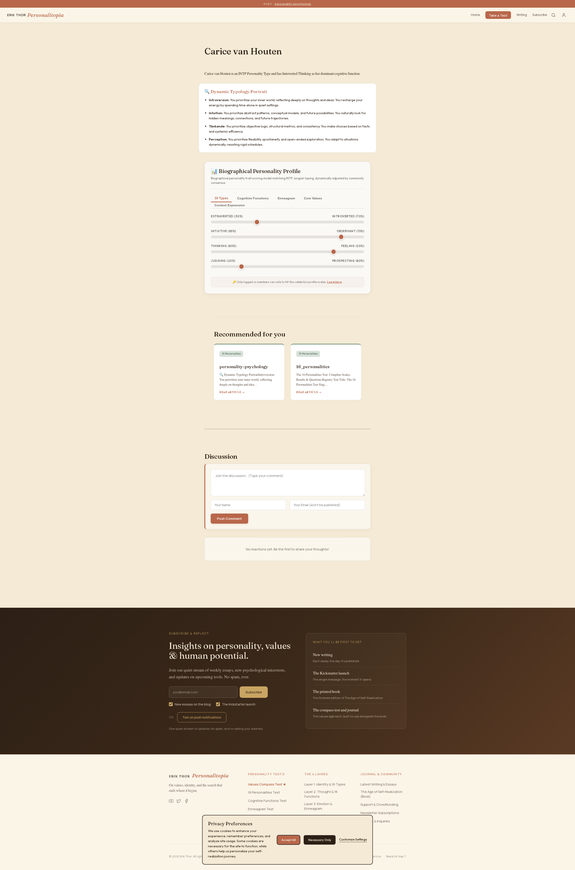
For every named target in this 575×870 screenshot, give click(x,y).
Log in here (334, 282)
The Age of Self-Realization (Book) (381, 794)
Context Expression (230, 205)
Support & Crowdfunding (379, 804)
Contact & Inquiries (375, 821)
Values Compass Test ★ (267, 784)
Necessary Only (319, 840)
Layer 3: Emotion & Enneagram (318, 806)
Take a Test (498, 15)
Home (475, 15)
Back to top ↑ (396, 856)
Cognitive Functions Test (267, 801)
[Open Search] (553, 15)
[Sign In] (564, 15)
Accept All (288, 840)
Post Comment (229, 518)
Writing (521, 15)
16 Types (221, 198)
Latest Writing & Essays (378, 784)
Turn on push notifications (201, 717)
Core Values (313, 198)
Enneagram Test (261, 809)
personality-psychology (293, 4)
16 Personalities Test (264, 792)
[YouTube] (171, 801)
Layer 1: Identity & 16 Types (324, 784)
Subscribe (539, 15)
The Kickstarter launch (238, 704)
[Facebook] (186, 801)
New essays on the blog (193, 704)
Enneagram (286, 198)
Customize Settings (353, 839)
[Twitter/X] (179, 801)
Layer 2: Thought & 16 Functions (321, 794)
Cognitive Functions (253, 198)
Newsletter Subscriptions (379, 813)
